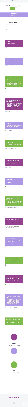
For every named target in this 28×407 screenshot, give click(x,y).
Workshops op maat (11, 60)
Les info (19, 6)
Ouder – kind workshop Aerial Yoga (13, 78)
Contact (16, 7)
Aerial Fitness (9, 180)
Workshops (19, 5)
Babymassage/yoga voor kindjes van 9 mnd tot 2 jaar (12, 277)
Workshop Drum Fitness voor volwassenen (13, 320)
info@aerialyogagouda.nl (14, 0)
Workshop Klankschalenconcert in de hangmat (13, 101)
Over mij (12, 7)
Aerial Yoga (8, 124)
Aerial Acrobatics (10, 142)
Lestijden (14, 5)
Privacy (21, 400)
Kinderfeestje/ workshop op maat (12, 161)
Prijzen (11, 6)
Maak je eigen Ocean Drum (12, 259)
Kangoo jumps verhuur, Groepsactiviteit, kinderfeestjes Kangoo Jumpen (13, 240)
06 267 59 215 (14, 1)
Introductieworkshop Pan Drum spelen (13, 296)
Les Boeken (12, 8)
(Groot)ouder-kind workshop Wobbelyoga (12, 199)
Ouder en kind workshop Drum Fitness (13, 220)
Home (10, 5)
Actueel (15, 6)
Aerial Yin (8, 42)
